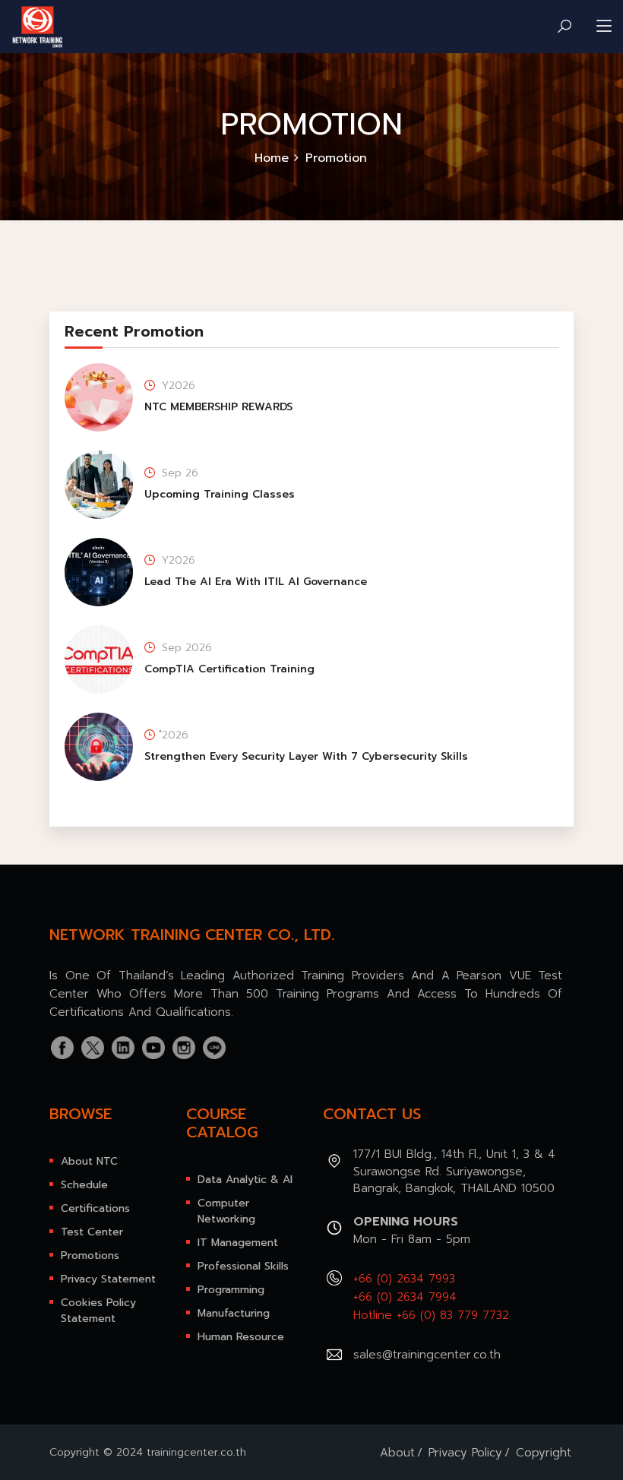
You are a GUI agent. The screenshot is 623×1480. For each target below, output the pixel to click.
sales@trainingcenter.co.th (427, 1354)
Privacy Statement (108, 1279)
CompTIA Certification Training (229, 669)
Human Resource (241, 1337)
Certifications (95, 1208)
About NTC (89, 1161)
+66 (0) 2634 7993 (404, 1278)
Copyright (543, 1452)
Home (272, 158)
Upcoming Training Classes (219, 494)
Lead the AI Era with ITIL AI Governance (255, 582)
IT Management (238, 1243)
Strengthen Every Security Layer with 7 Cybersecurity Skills (306, 756)
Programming (231, 1290)
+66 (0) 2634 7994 (405, 1297)
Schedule (84, 1185)
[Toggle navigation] (604, 26)
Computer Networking (226, 1211)
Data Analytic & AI (245, 1179)
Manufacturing (234, 1313)
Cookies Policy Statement (98, 1311)
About (397, 1452)
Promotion (336, 158)
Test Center (92, 1232)
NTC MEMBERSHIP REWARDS (218, 407)
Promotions (90, 1255)
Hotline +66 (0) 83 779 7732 (431, 1315)
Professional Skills (243, 1266)
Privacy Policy (465, 1452)
